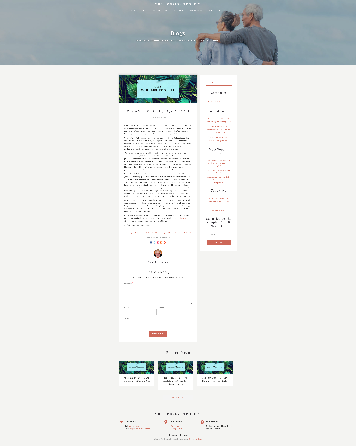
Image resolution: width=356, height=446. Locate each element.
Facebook (173, 435)
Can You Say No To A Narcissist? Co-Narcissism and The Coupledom (219, 180)
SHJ (190, 439)
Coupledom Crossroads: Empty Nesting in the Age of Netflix (215, 379)
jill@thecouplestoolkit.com (140, 429)
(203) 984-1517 (134, 426)
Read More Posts (178, 397)
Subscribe (219, 243)
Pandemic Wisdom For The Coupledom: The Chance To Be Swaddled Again (218, 129)
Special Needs (168, 233)
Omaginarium (199, 439)
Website (127, 318)
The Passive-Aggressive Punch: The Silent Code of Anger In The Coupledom (219, 163)
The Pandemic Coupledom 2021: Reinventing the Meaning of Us (136, 379)
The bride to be (182, 218)
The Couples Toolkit (178, 4)
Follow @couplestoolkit (218, 211)
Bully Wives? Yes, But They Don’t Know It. (218, 171)
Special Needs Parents (183, 233)
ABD (169, 126)
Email (162, 307)
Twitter (184, 435)
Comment (128, 283)
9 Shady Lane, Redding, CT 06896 (176, 427)
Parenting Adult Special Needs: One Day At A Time (144, 233)
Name (127, 307)
